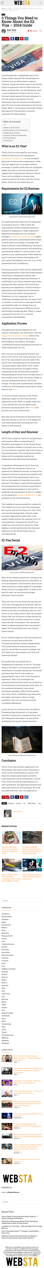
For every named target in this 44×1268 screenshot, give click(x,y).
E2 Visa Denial (10, 138)
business (11, 803)
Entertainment (8, 955)
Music (4, 1002)
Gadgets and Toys (9, 969)
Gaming (5, 972)
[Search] (40, 3)
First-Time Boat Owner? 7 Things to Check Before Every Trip (28, 1092)
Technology (6, 1024)
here (15, 389)
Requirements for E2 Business (16, 130)
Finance (5, 961)
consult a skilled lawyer (27, 495)
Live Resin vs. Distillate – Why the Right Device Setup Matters (27, 1082)
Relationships (7, 1013)
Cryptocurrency (8, 944)
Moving (5, 999)
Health (4, 974)
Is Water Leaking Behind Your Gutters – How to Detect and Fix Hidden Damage (31, 850)
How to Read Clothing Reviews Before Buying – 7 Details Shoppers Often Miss (27, 1058)
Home (4, 9)
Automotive (6, 925)
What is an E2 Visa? (12, 128)
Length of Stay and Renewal (15, 135)
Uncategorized (7, 1035)
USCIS (32, 407)
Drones (4, 947)
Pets (3, 1010)
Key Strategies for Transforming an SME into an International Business (28, 1135)
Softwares (6, 1016)
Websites (5, 1038)
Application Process (12, 133)
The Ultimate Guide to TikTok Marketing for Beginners (31, 876)
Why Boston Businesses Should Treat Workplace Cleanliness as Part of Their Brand (28, 1070)
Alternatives (7, 916)
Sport (4, 1018)
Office (4, 1005)
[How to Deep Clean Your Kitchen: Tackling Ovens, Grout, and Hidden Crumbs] (12, 860)
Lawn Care (6, 994)
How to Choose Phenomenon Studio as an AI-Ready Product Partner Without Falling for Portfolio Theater (28, 1148)
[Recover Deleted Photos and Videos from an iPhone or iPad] (12, 832)
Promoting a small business (23, 237)
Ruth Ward (11, 30)
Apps (4, 922)
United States (31, 803)
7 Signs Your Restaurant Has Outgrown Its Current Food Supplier (27, 1125)
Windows (5, 1043)
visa (39, 803)
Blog (3, 930)
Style (4, 1021)
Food (3, 963)
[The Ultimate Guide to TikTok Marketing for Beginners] (32, 860)
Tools (4, 1029)
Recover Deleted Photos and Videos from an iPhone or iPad (10, 850)
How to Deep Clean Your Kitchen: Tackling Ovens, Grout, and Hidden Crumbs (11, 877)
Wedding (5, 1040)
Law (3, 991)
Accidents (6, 914)
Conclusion (8, 140)
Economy (5, 949)
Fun (3, 966)
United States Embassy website (15, 336)
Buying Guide (7, 936)
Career (4, 938)
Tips (9, 9)
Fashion (5, 958)
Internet (5, 985)
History (5, 977)
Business (5, 933)
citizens (18, 803)
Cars (3, 941)
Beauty (4, 927)
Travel (4, 1032)
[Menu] (2, 3)
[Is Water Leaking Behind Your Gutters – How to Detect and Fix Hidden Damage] (32, 832)
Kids (3, 988)
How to (4, 983)
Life (3, 996)
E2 (24, 803)
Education (6, 952)
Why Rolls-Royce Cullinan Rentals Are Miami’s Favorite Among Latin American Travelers (27, 1103)
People (4, 1007)
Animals (5, 919)
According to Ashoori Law (13, 158)
